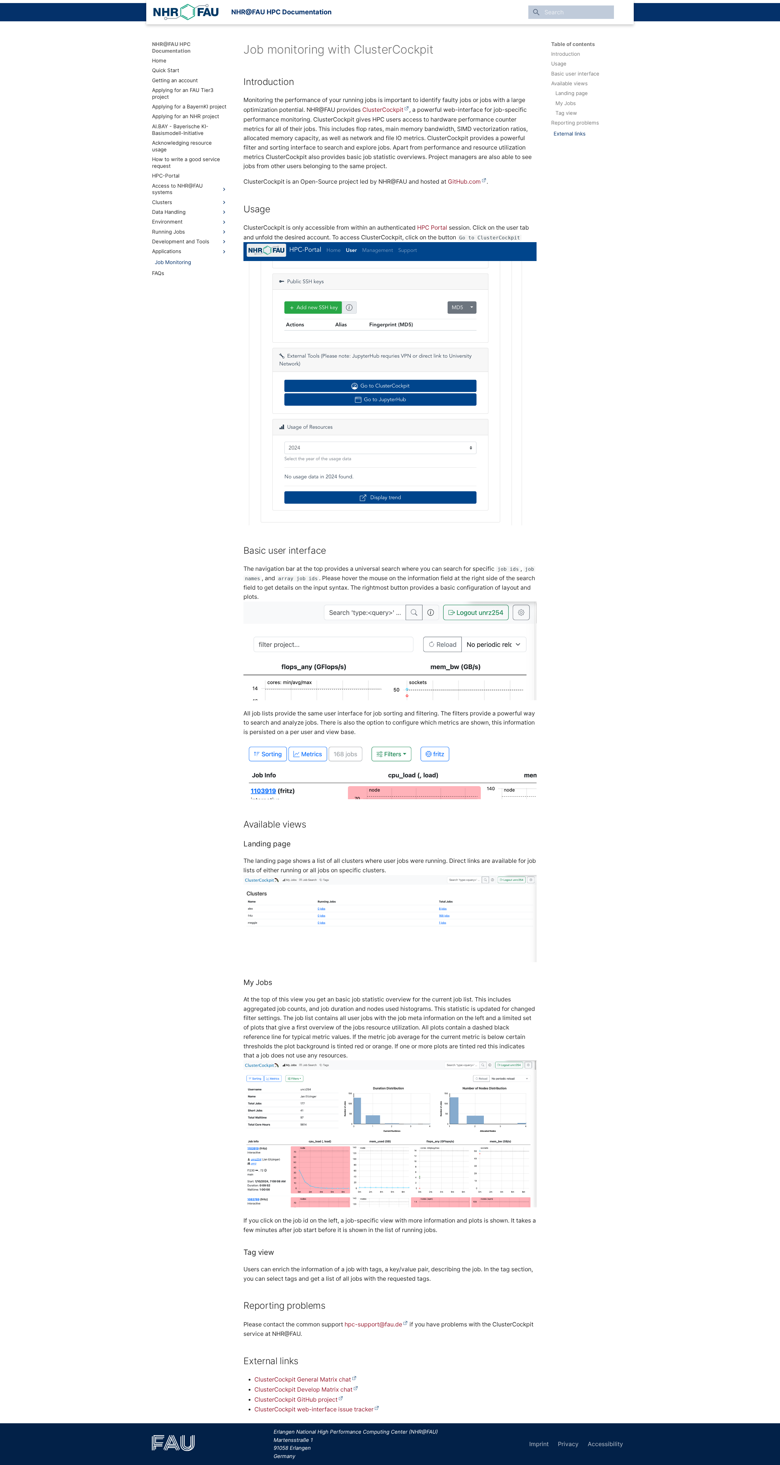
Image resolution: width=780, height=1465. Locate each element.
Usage (558, 64)
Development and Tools (180, 241)
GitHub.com (464, 181)
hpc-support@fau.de (373, 1324)
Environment (167, 222)
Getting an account (175, 80)
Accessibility (605, 1444)
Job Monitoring (173, 262)
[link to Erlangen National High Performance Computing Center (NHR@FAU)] (186, 12)
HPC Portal (432, 227)
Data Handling (169, 212)
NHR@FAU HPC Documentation (281, 12)
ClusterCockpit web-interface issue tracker (314, 1409)
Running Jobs (168, 232)
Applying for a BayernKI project (189, 107)
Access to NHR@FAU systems (177, 189)
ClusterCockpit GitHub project (296, 1399)
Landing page (571, 93)
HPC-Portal (165, 176)
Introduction (565, 54)
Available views (569, 83)
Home (159, 61)
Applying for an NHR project (185, 116)
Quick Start (165, 70)
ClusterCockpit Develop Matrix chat (303, 1389)
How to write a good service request (186, 162)
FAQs (158, 273)
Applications (166, 251)
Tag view (566, 113)
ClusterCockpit (382, 109)
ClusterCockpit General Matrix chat (302, 1379)
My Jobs (565, 103)
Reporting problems (575, 123)
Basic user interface (575, 74)
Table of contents (573, 44)
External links (570, 134)
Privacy (568, 1444)
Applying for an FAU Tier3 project (183, 93)
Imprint (539, 1444)
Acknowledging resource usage (182, 146)
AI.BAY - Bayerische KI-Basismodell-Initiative (180, 129)
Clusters (162, 202)
